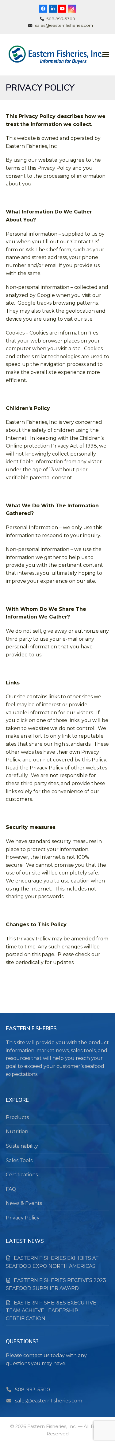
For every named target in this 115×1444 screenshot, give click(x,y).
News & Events (24, 1203)
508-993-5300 (32, 1390)
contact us (36, 1355)
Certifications (22, 1175)
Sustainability (22, 1146)
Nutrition (17, 1131)
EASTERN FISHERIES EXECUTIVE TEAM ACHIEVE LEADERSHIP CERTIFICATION (51, 1310)
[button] (105, 54)
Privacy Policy (23, 1218)
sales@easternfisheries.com (48, 1401)
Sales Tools (19, 1160)
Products (17, 1117)
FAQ (11, 1189)
